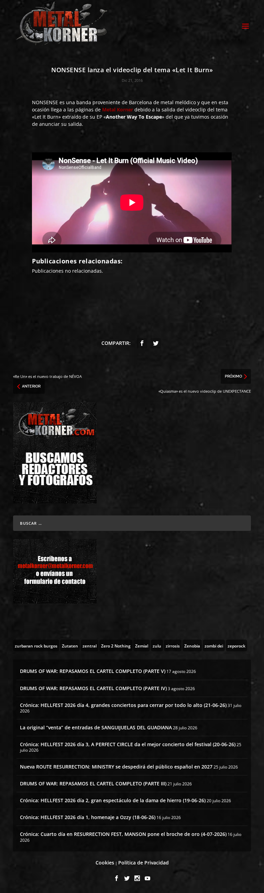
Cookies (105, 862)
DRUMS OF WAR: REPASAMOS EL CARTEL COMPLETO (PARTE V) (92, 671)
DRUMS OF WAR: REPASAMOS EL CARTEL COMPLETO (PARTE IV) (93, 688)
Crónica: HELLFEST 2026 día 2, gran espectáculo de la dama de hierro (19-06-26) (113, 800)
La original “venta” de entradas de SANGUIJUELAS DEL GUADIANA (96, 727)
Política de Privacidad (143, 862)
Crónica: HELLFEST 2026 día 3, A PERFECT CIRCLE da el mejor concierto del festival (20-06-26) (127, 744)
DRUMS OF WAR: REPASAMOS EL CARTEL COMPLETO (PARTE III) (93, 783)
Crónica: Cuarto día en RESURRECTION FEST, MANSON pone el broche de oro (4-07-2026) (123, 834)
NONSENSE (45, 102)
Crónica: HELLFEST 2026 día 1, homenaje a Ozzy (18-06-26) (87, 817)
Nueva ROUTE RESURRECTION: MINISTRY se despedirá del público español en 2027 (116, 766)
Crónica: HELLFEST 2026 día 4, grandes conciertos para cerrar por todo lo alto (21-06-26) (123, 705)
